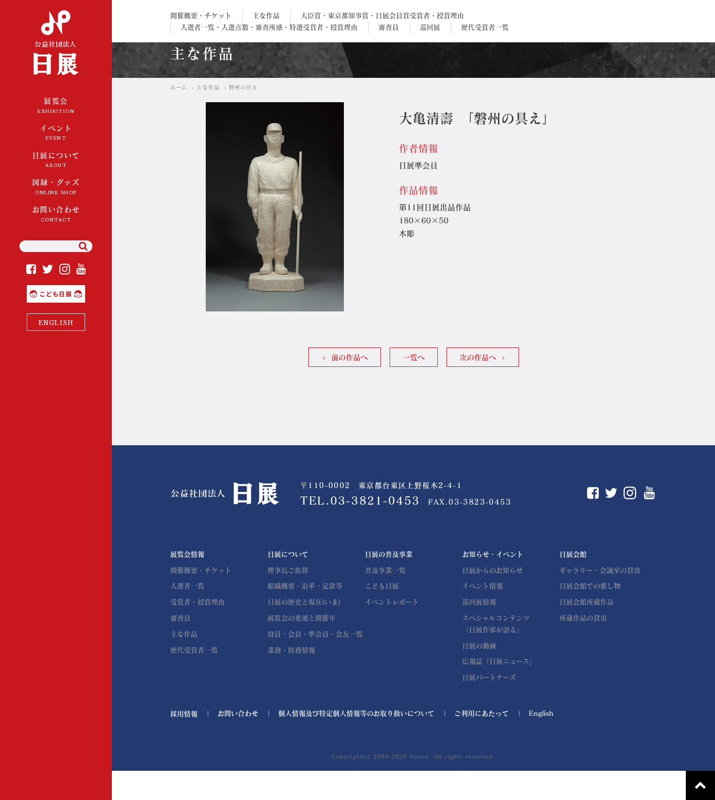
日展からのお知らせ (492, 570)
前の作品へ (349, 357)
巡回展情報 (479, 602)
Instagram (64, 269)
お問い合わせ (56, 214)
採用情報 (183, 713)
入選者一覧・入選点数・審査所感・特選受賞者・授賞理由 (269, 27)
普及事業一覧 (385, 570)
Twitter (47, 269)
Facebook (31, 269)
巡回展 (430, 27)
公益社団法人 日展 (56, 43)
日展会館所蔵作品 (586, 602)
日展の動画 (479, 645)
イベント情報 (482, 585)
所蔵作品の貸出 (583, 618)
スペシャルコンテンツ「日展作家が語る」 (496, 624)
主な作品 (266, 15)
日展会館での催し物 (590, 585)
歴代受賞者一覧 (485, 27)
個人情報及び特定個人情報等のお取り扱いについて (356, 713)
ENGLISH (55, 323)
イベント (56, 133)
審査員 (388, 27)
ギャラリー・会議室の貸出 (600, 570)
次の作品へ (478, 357)
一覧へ (414, 357)
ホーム (178, 87)
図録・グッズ (56, 187)
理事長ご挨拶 (288, 570)
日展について (56, 160)
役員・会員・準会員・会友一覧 (315, 634)
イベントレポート (392, 602)
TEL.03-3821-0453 (360, 500)
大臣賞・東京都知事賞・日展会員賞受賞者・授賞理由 (382, 15)
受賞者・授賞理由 (197, 602)
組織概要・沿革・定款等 (305, 585)
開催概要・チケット (201, 15)
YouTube (81, 268)
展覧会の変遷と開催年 (302, 618)
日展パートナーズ (489, 677)
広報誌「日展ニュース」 (499, 661)
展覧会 (55, 105)
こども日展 (84, 289)
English (541, 713)
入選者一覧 (187, 585)
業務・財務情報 (291, 650)
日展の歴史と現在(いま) (304, 602)
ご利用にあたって (481, 713)
